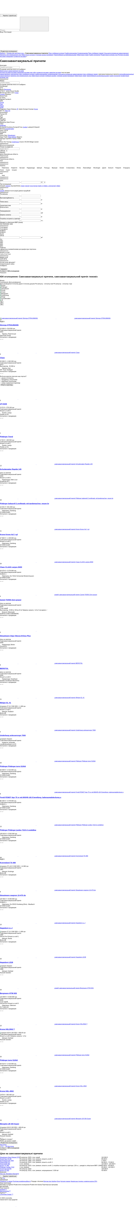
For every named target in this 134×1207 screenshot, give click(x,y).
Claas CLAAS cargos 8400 (11, 567)
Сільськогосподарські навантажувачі (116, 53)
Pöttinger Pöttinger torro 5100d (13, 766)
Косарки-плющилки (6, 56)
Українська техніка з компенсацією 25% (84, 1181)
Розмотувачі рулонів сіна (109, 55)
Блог (58, 1181)
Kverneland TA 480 (8, 863)
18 (6, 1146)
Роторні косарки (123, 55)
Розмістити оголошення (9, 1143)
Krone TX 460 (4, 1165)
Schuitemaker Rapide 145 (10, 469)
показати (4, 269)
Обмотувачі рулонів (28, 55)
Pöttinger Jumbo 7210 (7, 1167)
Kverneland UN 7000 (7, 1160)
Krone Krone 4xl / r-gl (9, 534)
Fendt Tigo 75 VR (5, 1159)
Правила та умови (6, 1181)
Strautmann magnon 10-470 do (13, 895)
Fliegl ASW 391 (5, 1164)
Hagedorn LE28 (6, 962)
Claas (2, 358)
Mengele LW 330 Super (9, 1124)
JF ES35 (3, 404)
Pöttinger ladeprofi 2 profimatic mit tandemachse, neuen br (24, 504)
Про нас (2, 1174)
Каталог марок (65, 1181)
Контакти (16, 1174)
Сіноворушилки (82, 53)
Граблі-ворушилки (71, 53)
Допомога (9, 1174)
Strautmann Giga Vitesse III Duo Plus (15, 636)
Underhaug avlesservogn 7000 (13, 735)
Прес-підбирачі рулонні (56, 53)
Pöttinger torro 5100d (9, 1060)
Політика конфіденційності (22, 1181)
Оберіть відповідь (7, 385)
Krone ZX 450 (4, 1170)
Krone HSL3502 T (7, 1029)
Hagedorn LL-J (6, 928)
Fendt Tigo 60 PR (5, 1169)
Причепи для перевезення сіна (10, 55)
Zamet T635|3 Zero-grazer (10, 600)
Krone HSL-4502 (7, 1091)
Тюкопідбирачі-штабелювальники (65, 55)
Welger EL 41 (5, 703)
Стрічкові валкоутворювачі (44, 55)
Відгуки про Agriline (50, 1181)
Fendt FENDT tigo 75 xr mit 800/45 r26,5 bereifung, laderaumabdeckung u (30, 797)
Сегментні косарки (19, 56)
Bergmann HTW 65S (8, 993)
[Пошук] (34, 24)
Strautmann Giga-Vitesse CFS (10, 1157)
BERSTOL (4, 668)
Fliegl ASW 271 (5, 1162)
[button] (67, 41)
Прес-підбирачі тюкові (95, 53)
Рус (4, 1178)
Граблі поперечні (94, 55)
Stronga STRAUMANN (9, 325)
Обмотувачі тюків (83, 55)
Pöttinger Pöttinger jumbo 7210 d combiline (18, 830)
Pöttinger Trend (6, 437)
